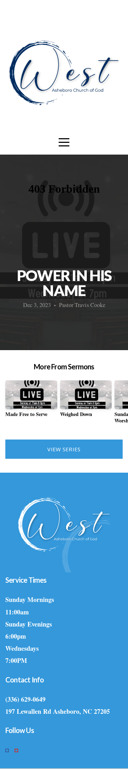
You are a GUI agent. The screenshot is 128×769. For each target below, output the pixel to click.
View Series (63, 449)
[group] (31, 401)
